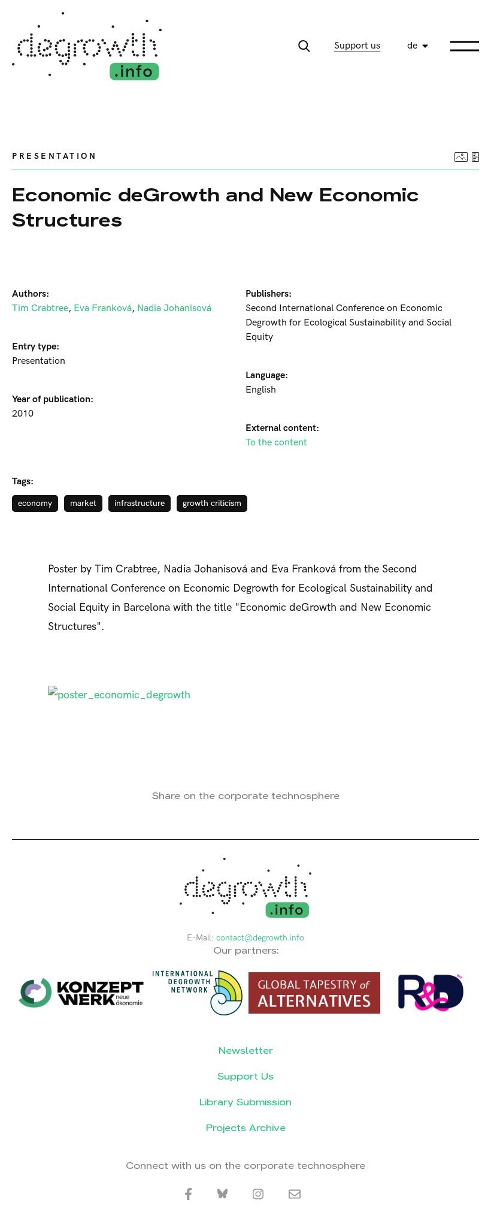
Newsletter (246, 1050)
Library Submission (245, 1102)
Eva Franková (103, 308)
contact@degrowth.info (260, 938)
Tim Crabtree (40, 308)
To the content (276, 442)
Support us (357, 46)
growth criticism (212, 503)
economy (35, 503)
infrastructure (139, 503)
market (83, 503)
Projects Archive (246, 1128)
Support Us (245, 1076)
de (412, 46)
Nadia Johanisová (174, 308)
